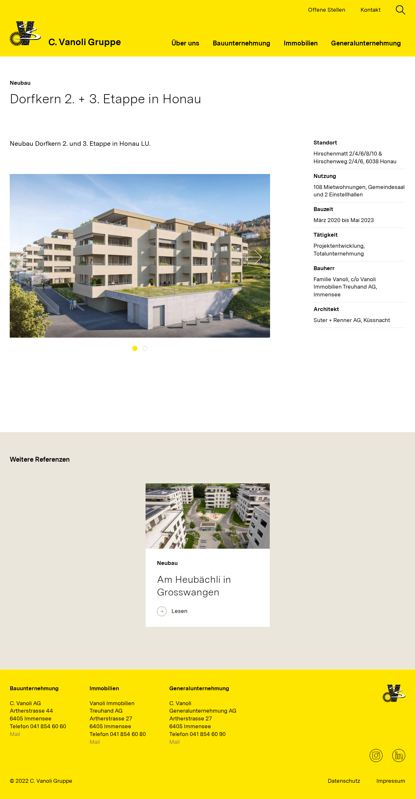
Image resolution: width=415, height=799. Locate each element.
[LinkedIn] (398, 760)
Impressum (390, 781)
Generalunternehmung (366, 43)
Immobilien (301, 43)
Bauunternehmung (241, 43)
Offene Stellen (326, 9)
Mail (15, 734)
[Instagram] (376, 760)
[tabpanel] (140, 256)
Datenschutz (344, 781)
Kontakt (371, 9)
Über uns (185, 43)
